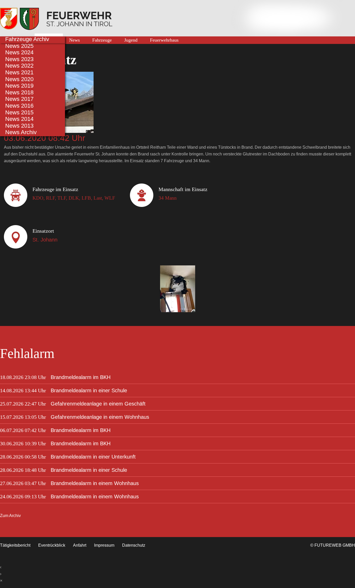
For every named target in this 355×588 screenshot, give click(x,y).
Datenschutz (133, 545)
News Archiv (21, 132)
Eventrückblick (51, 545)
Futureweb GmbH (334, 545)
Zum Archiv (10, 515)
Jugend (130, 40)
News (74, 40)
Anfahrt (79, 545)
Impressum (104, 545)
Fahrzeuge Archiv (27, 39)
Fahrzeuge (102, 40)
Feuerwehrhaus (164, 40)
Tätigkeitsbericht (15, 545)
